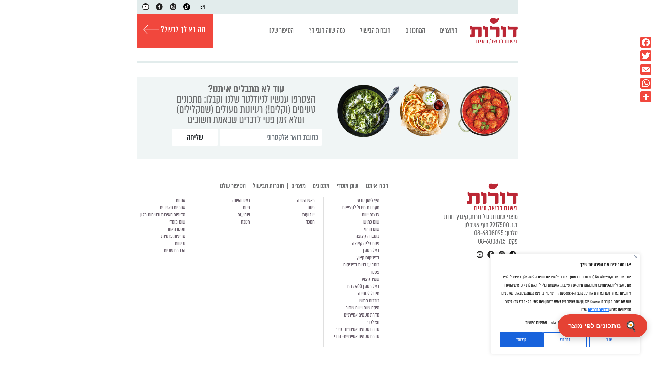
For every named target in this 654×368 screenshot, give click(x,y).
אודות (180, 200)
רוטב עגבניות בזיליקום (361, 265)
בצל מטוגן (371, 250)
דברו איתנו (376, 186)
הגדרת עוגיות (174, 250)
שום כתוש (371, 222)
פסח (311, 207)
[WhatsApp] (646, 83)
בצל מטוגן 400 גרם (363, 286)
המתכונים (415, 30)
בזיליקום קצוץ (368, 257)
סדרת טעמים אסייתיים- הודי (356, 336)
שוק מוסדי (347, 186)
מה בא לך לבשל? (182, 30)
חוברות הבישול (375, 30)
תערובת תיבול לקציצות (360, 207)
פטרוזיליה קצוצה (365, 243)
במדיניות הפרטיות (598, 309)
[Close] (635, 256)
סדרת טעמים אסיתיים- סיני (357, 329)
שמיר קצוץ (370, 279)
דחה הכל (565, 339)
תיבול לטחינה (368, 293)
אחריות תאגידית (172, 207)
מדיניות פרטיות (173, 236)
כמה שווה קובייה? (327, 30)
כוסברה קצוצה (367, 236)
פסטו (375, 272)
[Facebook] (646, 42)
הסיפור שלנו (281, 30)
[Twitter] (646, 56)
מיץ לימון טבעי (368, 200)
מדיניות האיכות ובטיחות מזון (162, 214)
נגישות (180, 243)
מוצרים (298, 186)
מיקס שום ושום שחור (362, 307)
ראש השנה (306, 200)
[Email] (646, 69)
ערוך (609, 339)
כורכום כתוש (369, 300)
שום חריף (371, 229)
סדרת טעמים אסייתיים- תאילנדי (360, 318)
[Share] (646, 97)
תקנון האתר (176, 229)
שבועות (308, 214)
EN (202, 7)
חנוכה (310, 222)
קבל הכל (521, 339)
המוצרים (448, 30)
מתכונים (321, 186)
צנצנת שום (370, 214)
